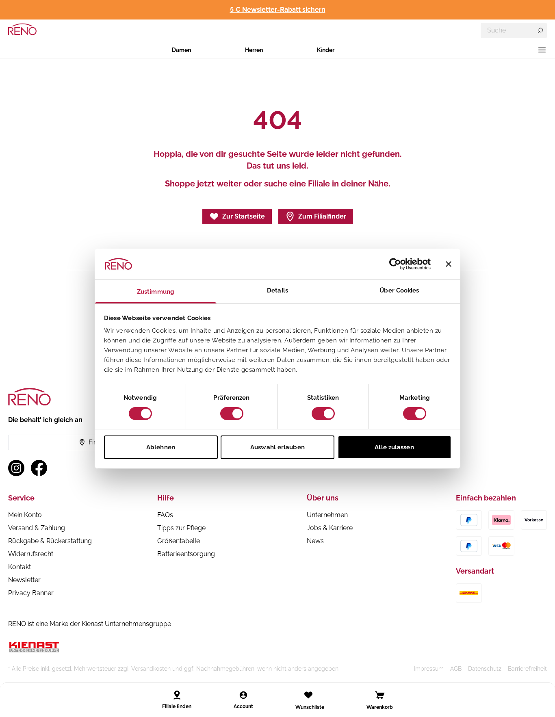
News (315, 541)
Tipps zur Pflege (181, 528)
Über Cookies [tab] (399, 290)
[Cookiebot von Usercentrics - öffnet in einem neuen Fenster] (395, 264)
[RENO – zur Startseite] (22, 29)
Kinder (325, 50)
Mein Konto (25, 515)
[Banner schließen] (448, 264)
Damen (181, 50)
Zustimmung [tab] (155, 291)
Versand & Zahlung (36, 528)
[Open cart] (380, 695)
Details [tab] (277, 290)
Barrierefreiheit (527, 668)
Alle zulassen (394, 447)
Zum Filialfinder (322, 216)
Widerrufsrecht (30, 554)
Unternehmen (327, 515)
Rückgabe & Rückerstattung (50, 541)
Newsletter (24, 580)
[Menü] (542, 50)
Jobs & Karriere (330, 528)
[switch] (231, 413)
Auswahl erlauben (277, 447)
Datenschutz (484, 668)
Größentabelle (178, 541)
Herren (254, 50)
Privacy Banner (31, 593)
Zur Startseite (243, 216)
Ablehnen (160, 447)
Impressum (429, 668)
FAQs (165, 515)
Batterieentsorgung (186, 554)
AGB (456, 668)
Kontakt (19, 567)
